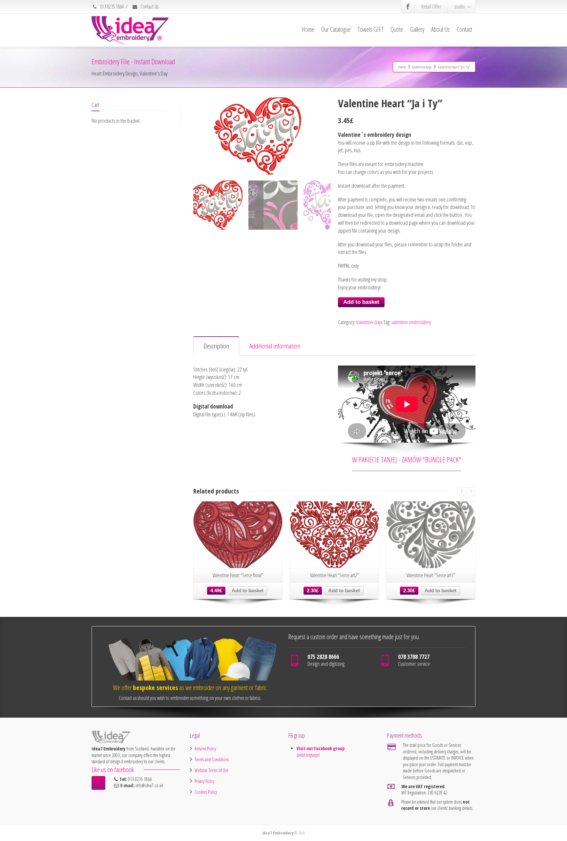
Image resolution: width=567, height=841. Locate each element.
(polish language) (308, 755)
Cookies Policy (206, 792)
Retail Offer (431, 6)
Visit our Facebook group (321, 748)
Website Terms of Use (211, 770)
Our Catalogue (336, 29)
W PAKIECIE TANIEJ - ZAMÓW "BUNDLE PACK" (406, 459)
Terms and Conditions (212, 759)
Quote (396, 29)
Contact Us (148, 6)
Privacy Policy (204, 781)
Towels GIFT (371, 29)
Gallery (417, 29)
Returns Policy (205, 749)
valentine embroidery (411, 322)
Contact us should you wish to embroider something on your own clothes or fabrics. (190, 698)
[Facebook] (407, 6)
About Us (440, 29)
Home (308, 29)
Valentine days (369, 322)
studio (459, 6)
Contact (464, 29)
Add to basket (361, 302)
